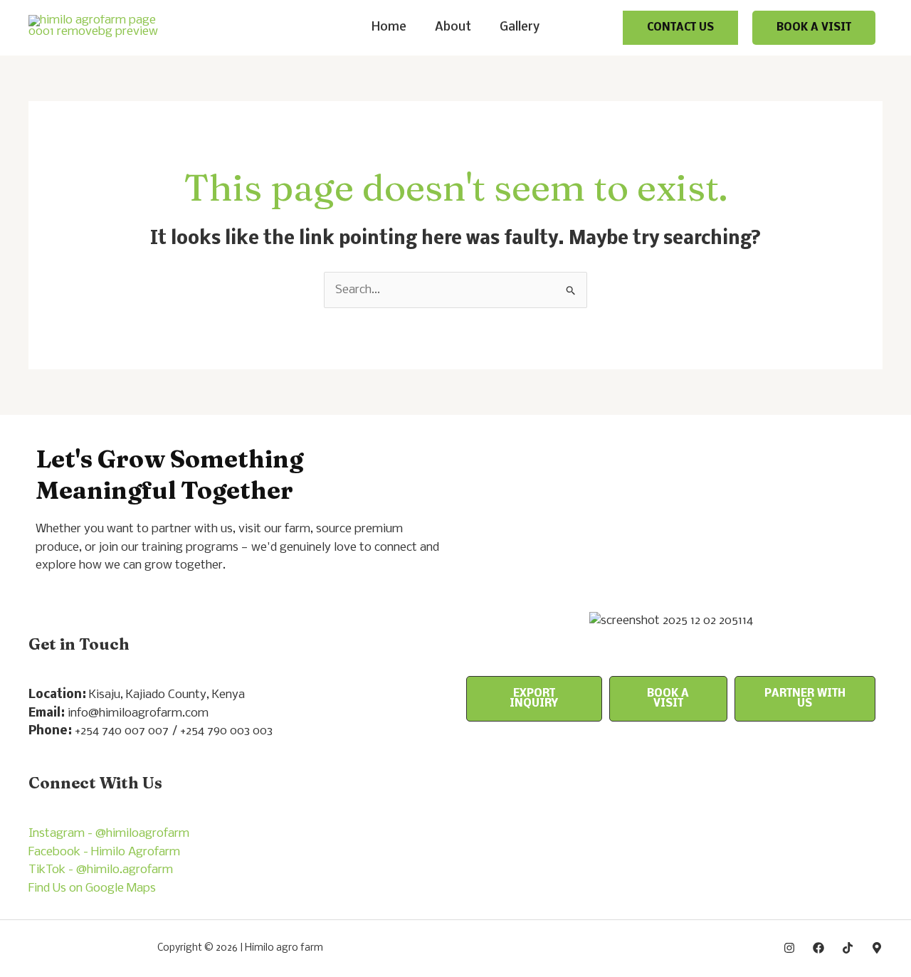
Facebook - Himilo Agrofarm (104, 852)
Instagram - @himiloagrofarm (108, 833)
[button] (680, 28)
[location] (877, 948)
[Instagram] (789, 948)
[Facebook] (818, 948)
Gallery (519, 27)
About (453, 27)
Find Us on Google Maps (92, 888)
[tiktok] (847, 948)
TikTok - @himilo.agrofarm (100, 870)
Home (389, 27)
